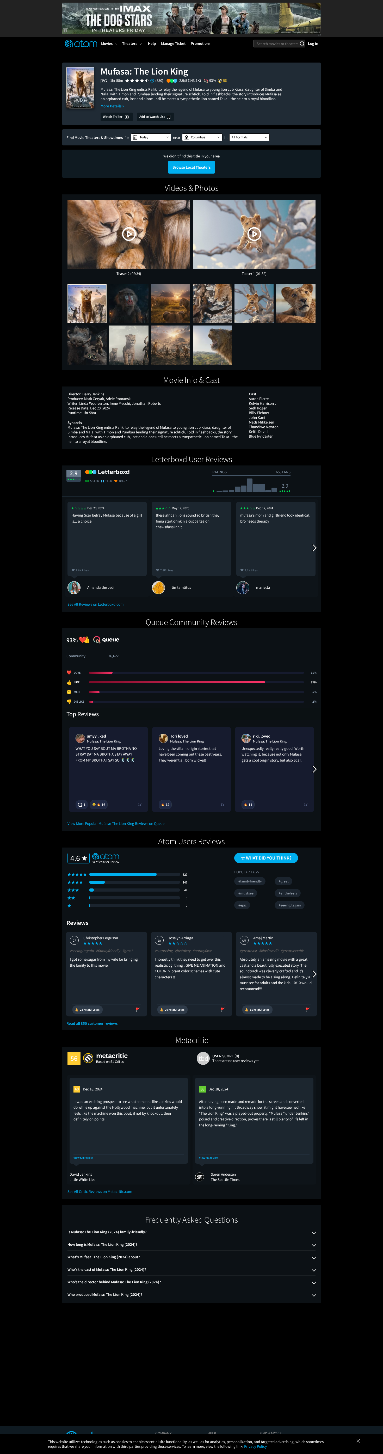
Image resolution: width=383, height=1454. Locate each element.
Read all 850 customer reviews (92, 1023)
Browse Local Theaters (191, 167)
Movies (107, 43)
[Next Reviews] (314, 547)
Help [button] (152, 43)
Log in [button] (313, 43)
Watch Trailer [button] (113, 116)
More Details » (112, 105)
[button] (151, 137)
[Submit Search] (302, 43)
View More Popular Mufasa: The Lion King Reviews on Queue (115, 823)
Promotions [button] (200, 43)
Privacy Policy (256, 1446)
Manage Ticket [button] (173, 43)
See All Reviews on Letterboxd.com (95, 604)
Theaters (129, 43)
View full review (83, 1157)
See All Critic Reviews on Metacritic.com (99, 1191)
